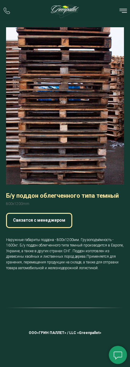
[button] (39, 220)
